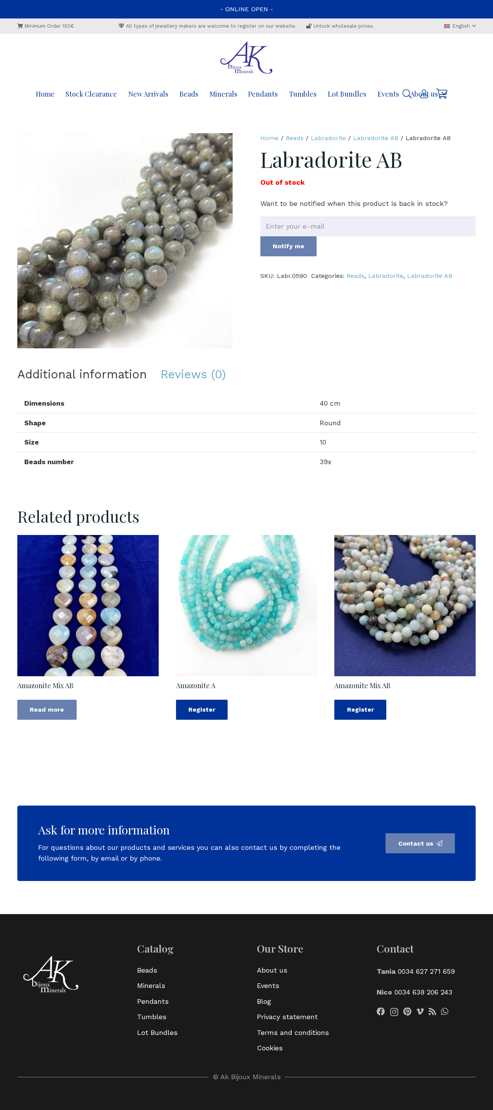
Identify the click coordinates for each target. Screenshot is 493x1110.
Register (201, 709)
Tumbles (151, 1017)
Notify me (288, 246)
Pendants (153, 1001)
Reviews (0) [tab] (193, 374)
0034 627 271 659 (426, 971)
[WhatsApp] (444, 1012)
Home (269, 138)
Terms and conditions (293, 1032)
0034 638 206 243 (423, 992)
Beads (295, 138)
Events (268, 985)
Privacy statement (287, 1017)
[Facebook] (381, 1012)
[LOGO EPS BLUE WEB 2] (246, 58)
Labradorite (328, 138)
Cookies (270, 1048)
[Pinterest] (407, 1012)
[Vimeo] (420, 1012)
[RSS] (432, 1012)
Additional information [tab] (82, 374)
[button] (460, 26)
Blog (264, 1001)
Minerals (151, 985)
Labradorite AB (375, 138)
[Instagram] (394, 1012)
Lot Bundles (157, 1032)
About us (272, 970)
